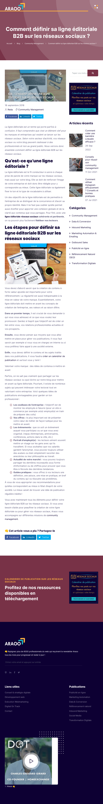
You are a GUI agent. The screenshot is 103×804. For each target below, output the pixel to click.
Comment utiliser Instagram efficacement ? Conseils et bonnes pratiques (92, 187)
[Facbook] (14, 672)
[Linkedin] (10, 672)
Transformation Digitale (84, 263)
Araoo (9, 786)
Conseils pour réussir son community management (91, 162)
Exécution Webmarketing (16, 701)
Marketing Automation (79, 697)
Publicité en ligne (80, 248)
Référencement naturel (80, 706)
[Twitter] (19, 672)
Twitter (39, 116)
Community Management (31, 109)
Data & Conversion (81, 221)
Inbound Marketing (81, 227)
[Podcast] (6, 672)
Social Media (75, 715)
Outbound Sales (80, 242)
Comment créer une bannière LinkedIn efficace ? (90, 136)
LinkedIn (26, 116)
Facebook (12, 116)
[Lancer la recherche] (92, 73)
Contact (8, 711)
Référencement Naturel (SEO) (82, 256)
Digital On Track (12, 706)
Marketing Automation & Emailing (82, 235)
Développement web (15, 697)
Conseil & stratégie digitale (17, 692)
